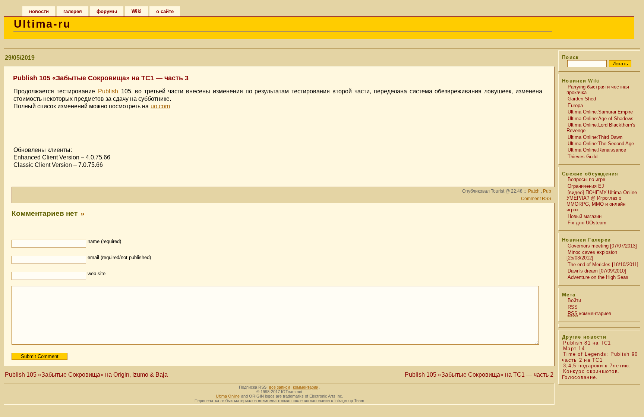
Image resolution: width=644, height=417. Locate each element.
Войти (574, 300)
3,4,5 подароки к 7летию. (597, 365)
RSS (573, 307)
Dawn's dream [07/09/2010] (597, 271)
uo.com (160, 106)
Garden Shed (582, 99)
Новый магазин (585, 216)
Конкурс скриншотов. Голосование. (591, 374)
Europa (575, 105)
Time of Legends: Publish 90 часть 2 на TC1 (600, 356)
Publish (108, 91)
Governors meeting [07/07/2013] (602, 246)
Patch (534, 191)
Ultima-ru (42, 24)
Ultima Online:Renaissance (597, 150)
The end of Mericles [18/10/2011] (603, 264)
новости (39, 11)
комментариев (589, 313)
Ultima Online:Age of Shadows (601, 118)
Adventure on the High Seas (598, 277)
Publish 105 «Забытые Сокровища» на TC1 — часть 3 (101, 78)
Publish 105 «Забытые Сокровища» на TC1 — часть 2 (479, 374)
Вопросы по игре (586, 179)
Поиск (570, 57)
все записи (279, 387)
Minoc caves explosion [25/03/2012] (591, 255)
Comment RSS (536, 198)
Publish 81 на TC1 (587, 343)
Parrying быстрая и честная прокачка (597, 89)
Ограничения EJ (586, 186)
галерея (72, 11)
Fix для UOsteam (587, 222)
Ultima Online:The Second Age (601, 143)
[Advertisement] (278, 127)
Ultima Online (228, 396)
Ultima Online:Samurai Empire (600, 112)
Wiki (137, 11)
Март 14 (574, 348)
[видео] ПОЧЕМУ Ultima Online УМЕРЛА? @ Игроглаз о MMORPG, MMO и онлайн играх (601, 201)
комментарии (305, 387)
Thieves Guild (582, 156)
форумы (107, 11)
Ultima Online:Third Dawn (595, 137)
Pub (547, 191)
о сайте (165, 11)
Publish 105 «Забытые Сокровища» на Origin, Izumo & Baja (86, 374)
